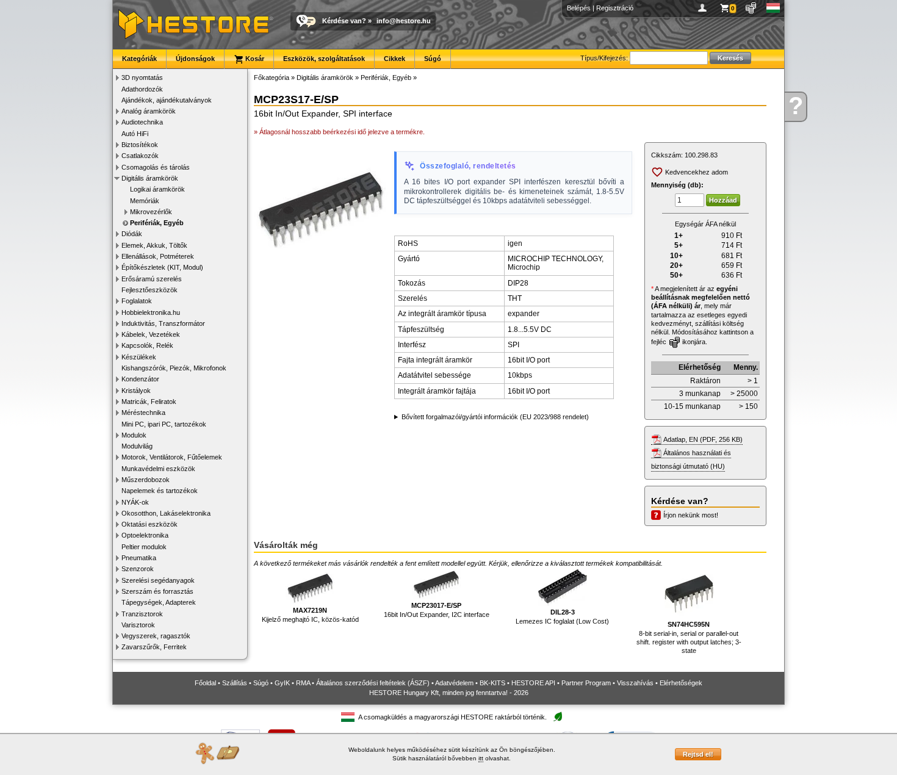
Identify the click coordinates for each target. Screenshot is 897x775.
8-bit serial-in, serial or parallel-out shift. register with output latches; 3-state (688, 637)
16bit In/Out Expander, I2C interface (436, 610)
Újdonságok (195, 58)
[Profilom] (704, 7)
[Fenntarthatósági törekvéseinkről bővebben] (558, 717)
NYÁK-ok (135, 502)
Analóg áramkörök (148, 111)
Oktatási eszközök (149, 524)
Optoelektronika (144, 535)
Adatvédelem (454, 683)
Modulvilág (137, 446)
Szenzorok (137, 568)
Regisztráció (614, 8)
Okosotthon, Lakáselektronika (166, 513)
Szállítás (234, 683)
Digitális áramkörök (149, 178)
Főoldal (205, 683)
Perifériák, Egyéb (157, 222)
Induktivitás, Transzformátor (163, 323)
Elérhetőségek (681, 683)
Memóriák (144, 200)
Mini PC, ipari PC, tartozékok (163, 424)
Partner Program (586, 683)
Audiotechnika (142, 122)
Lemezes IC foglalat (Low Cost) (562, 616)
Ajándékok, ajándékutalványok (166, 100)
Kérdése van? (344, 20)
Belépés (579, 8)
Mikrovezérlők (151, 211)
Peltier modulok (144, 546)
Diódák (131, 233)
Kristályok (136, 390)
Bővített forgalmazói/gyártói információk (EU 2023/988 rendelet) (495, 416)
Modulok (133, 435)
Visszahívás (635, 683)
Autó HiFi (134, 133)
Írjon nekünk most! (690, 515)
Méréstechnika (143, 412)
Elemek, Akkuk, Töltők (154, 245)
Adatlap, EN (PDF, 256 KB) (703, 439)
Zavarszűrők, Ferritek (154, 647)
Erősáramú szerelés (151, 279)
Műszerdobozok (145, 479)
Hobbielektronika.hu (150, 312)
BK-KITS (492, 683)
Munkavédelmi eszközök (158, 468)
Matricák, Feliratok (148, 401)
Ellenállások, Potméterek (157, 256)
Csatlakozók (140, 155)
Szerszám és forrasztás (157, 591)
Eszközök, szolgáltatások (324, 58)
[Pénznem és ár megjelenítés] (751, 7)
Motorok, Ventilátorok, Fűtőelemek (171, 457)
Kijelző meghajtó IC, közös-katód (310, 614)
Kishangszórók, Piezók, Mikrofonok (173, 368)
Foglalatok (136, 301)
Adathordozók (142, 89)
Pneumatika (138, 557)
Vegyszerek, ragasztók (155, 636)
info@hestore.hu (403, 20)
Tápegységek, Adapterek (158, 602)
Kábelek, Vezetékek (150, 334)
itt (480, 758)
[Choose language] (773, 7)
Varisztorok (138, 625)
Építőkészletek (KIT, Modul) (162, 267)
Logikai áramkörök (157, 189)
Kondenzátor (140, 379)
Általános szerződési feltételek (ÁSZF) (373, 683)
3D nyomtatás (142, 77)
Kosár (253, 58)
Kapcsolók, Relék (147, 345)
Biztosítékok (139, 144)
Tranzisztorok (142, 614)
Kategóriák (139, 58)
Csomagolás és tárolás (155, 167)
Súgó (432, 58)
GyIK (282, 683)
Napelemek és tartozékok (159, 490)
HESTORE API (533, 683)
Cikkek (394, 58)
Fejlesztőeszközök (149, 290)
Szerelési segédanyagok (158, 580)
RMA (303, 683)
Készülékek (138, 357)
